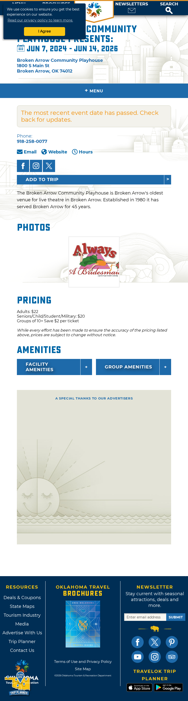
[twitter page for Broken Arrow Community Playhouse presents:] (49, 166)
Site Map (83, 669)
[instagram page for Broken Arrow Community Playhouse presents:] (36, 166)
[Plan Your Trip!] (18, 683)
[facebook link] (137, 642)
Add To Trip (42, 179)
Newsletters (131, 4)
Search (169, 4)
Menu (94, 90)
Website (57, 152)
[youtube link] (137, 657)
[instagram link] (155, 657)
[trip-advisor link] (172, 657)
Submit (176, 617)
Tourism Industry (22, 615)
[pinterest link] (172, 642)
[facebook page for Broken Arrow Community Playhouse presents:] (23, 166)
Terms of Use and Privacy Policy (83, 661)
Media (22, 624)
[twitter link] (155, 642)
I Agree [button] (44, 31)
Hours (86, 152)
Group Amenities (128, 367)
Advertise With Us (22, 633)
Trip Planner (22, 641)
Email (30, 152)
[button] (169, 8)
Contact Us (22, 650)
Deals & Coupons (22, 597)
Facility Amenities (39, 367)
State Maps (22, 606)
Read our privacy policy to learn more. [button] (40, 20)
